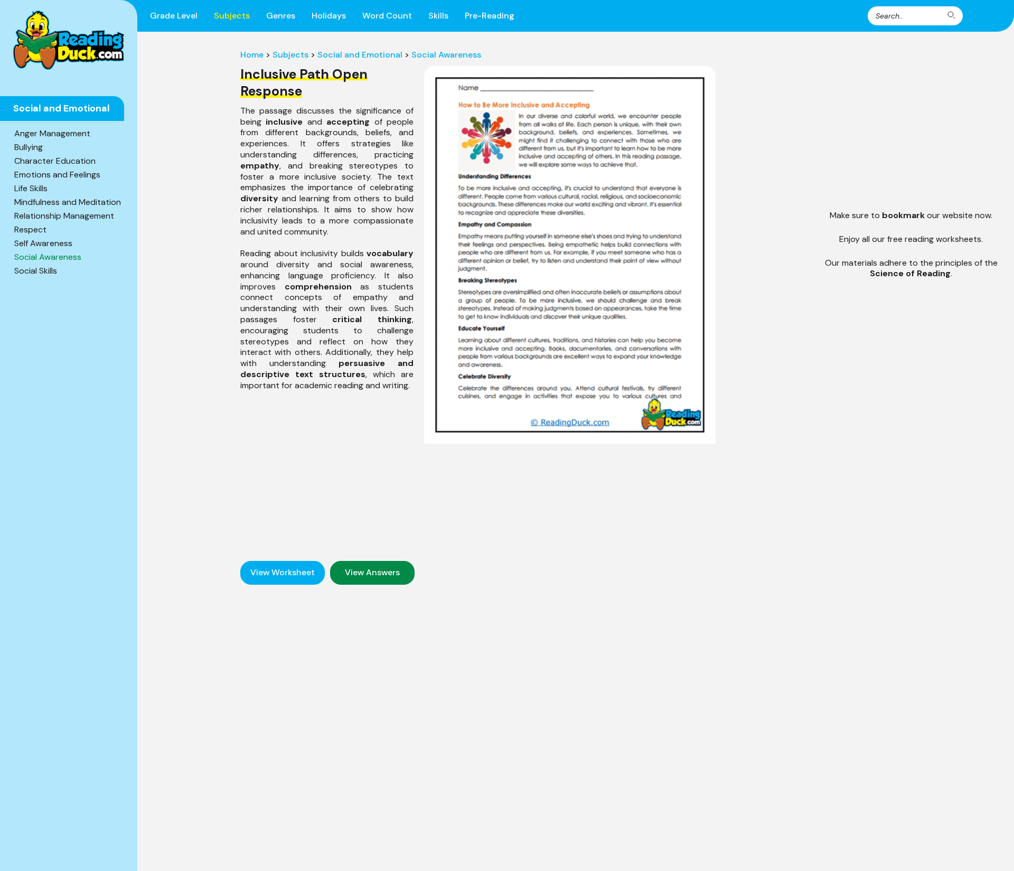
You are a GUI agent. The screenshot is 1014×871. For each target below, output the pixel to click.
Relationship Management (64, 215)
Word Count (387, 15)
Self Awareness (43, 243)
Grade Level (174, 15)
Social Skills (35, 270)
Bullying (28, 147)
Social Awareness (47, 257)
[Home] (68, 40)
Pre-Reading (489, 15)
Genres (280, 15)
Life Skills (31, 188)
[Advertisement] (327, 470)
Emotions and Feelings (57, 174)
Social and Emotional (359, 54)
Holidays (329, 15)
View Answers (372, 572)
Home (252, 54)
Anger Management (52, 133)
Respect (30, 229)
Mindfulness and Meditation (67, 202)
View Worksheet (282, 572)
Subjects (232, 15)
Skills (438, 15)
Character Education (55, 160)
